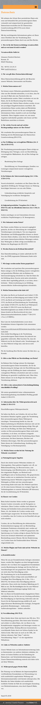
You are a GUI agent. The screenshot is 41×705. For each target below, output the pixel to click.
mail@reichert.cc (11, 69)
